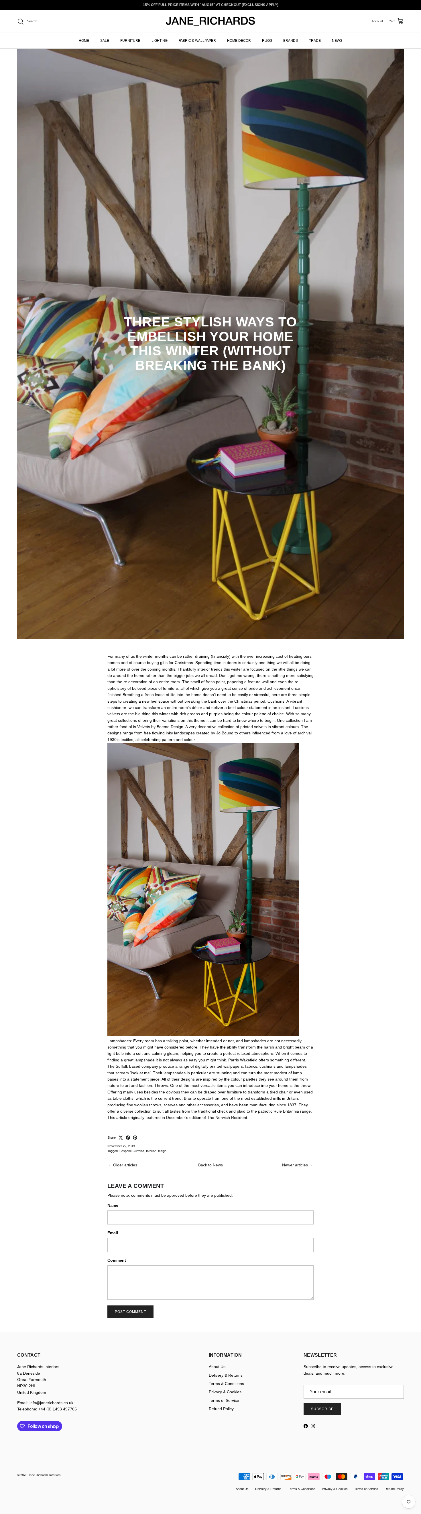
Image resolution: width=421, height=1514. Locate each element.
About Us (217, 1366)
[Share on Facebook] (128, 1138)
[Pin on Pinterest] (135, 1138)
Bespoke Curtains (131, 1151)
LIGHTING (160, 40)
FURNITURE (130, 40)
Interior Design (156, 1151)
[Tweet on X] (121, 1138)
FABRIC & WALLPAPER (197, 40)
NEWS (337, 40)
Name (112, 1205)
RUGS (267, 40)
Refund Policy (221, 1408)
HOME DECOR (239, 40)
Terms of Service (224, 1400)
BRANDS (290, 40)
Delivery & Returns (226, 1375)
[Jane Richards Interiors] (210, 21)
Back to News (210, 1165)
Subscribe (322, 1409)
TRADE (315, 40)
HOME (84, 40)
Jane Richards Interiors (44, 1475)
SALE (104, 40)
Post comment (130, 1312)
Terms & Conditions (226, 1383)
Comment (116, 1260)
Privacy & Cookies (225, 1392)
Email (112, 1232)
